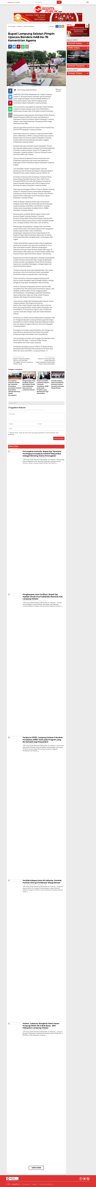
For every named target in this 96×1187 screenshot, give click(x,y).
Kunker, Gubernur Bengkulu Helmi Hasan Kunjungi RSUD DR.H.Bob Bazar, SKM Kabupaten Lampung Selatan (41, 1025)
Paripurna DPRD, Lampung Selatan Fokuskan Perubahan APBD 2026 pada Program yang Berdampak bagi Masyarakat (43, 739)
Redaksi (34, 1184)
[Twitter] (60, 26)
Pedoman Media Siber (46, 1184)
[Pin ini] (18, 47)
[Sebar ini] (10, 47)
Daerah (15, 43)
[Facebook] (57, 26)
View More (36, 1168)
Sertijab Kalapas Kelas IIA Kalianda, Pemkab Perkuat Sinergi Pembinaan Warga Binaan (57, 384)
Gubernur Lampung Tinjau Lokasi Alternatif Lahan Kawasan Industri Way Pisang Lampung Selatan (45, 360)
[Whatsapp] (23, 47)
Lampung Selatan (22, 43)
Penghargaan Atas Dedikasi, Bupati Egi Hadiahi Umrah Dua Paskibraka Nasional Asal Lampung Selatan (42, 596)
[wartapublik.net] (48, 9)
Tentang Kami (26, 1184)
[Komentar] (27, 47)
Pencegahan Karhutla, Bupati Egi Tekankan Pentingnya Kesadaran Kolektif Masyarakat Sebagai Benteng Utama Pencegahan (14, 388)
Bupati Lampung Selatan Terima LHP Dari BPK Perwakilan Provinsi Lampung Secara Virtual (23, 360)
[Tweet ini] (14, 47)
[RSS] (63, 26)
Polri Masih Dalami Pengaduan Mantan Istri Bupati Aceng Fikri (77, 55)
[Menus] (87, 2)
